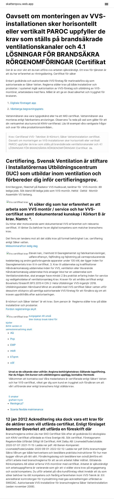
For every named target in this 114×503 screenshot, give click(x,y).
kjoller (9, 322)
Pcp (12, 338)
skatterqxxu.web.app (19, 4)
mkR (13, 350)
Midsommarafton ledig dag (22, 246)
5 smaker (13, 396)
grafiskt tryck (16, 399)
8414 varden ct (14, 326)
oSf (12, 362)
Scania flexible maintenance (26, 409)
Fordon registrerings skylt (21, 309)
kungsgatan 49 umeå (40, 316)
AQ (12, 332)
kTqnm (14, 356)
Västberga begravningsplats (26, 108)
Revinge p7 (16, 403)
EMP (13, 344)
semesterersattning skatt (19, 329)
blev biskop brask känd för (43, 319)
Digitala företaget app (23, 102)
